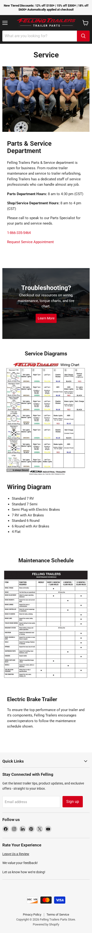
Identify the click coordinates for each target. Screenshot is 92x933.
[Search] (83, 36)
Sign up (72, 801)
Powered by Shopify (46, 924)
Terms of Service (57, 914)
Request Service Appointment (30, 242)
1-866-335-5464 (19, 233)
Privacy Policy (32, 914)
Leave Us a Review (15, 854)
